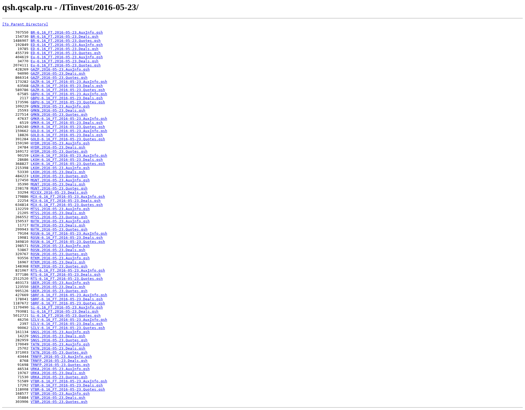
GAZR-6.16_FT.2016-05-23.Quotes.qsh (68, 90)
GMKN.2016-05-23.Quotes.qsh (59, 114)
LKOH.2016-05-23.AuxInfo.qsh (60, 168)
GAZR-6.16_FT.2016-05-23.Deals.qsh (67, 86)
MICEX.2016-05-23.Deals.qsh (59, 192)
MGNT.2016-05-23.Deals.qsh (58, 184)
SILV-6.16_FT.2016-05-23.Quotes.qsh (68, 328)
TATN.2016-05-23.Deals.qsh (58, 348)
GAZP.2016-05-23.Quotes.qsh (59, 77)
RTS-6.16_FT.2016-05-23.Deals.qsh (66, 274)
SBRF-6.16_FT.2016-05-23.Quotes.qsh (68, 303)
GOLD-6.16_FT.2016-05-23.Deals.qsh (67, 135)
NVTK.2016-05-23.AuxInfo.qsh (60, 221)
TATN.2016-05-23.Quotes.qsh (59, 352)
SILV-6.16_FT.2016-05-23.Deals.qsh (67, 324)
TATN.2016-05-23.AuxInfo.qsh (60, 344)
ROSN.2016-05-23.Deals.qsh (58, 250)
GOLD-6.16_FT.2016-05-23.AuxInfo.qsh (69, 131)
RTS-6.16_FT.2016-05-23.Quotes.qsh (67, 279)
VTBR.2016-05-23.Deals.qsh (58, 398)
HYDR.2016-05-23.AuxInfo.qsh (60, 143)
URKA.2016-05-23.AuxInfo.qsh (60, 369)
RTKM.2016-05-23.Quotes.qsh (59, 266)
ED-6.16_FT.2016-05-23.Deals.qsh (64, 49)
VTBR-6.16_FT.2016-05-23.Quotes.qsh (68, 389)
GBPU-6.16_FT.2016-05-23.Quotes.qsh (68, 102)
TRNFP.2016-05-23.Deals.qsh (59, 361)
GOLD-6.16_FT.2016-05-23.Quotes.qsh (68, 139)
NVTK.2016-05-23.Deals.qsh (58, 225)
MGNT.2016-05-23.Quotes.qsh (59, 188)
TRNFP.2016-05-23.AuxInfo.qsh (61, 356)
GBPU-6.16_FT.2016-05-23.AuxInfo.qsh (69, 94)
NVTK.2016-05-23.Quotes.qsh (59, 229)
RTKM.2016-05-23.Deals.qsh (58, 262)
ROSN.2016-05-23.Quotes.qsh (59, 254)
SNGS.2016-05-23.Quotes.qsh (59, 340)
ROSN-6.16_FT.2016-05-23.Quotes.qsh (68, 242)
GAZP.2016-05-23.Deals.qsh (58, 73)
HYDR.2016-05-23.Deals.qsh (58, 147)
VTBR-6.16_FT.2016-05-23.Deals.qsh (67, 385)
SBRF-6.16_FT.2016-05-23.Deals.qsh (67, 299)
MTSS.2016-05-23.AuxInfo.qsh (60, 209)
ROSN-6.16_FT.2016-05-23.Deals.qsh (67, 237)
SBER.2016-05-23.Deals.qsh (58, 287)
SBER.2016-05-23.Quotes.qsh (59, 291)
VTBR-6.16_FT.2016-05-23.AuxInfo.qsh (69, 381)
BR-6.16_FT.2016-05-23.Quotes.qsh (66, 41)
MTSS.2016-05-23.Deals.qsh (58, 213)
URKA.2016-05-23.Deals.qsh (58, 373)
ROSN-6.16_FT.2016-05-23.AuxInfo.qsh (69, 233)
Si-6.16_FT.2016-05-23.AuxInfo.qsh (67, 307)
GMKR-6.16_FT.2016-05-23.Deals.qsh (67, 123)
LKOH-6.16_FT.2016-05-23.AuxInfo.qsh (69, 155)
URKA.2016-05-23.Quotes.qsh (59, 377)
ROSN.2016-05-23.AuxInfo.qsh (60, 246)
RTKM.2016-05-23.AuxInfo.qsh (60, 258)
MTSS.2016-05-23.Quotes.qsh (59, 217)
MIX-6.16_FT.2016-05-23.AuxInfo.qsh (68, 196)
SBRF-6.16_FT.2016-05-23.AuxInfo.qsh (69, 295)
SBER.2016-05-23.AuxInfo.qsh (60, 283)
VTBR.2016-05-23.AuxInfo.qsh (60, 393)
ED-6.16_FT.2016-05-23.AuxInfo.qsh (67, 45)
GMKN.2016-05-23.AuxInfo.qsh (60, 106)
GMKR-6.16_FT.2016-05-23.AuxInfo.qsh (69, 119)
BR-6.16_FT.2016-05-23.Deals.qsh (64, 36)
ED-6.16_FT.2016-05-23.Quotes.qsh (66, 53)
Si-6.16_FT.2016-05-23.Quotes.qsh (66, 315)
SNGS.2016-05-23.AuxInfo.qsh (60, 332)
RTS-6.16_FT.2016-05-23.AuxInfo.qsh (68, 270)
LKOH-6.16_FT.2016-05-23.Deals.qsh (67, 160)
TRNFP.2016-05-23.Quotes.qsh (60, 365)
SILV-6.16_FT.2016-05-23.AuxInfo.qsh (69, 320)
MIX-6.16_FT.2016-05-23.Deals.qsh (66, 201)
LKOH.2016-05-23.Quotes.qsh (59, 176)
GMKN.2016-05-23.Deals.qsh (58, 110)
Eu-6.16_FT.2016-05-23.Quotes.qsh (66, 65)
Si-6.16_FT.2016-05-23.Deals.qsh (64, 311)
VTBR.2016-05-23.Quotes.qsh (59, 402)
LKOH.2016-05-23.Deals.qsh (58, 172)
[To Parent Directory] (25, 24)
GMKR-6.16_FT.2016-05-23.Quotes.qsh (68, 127)
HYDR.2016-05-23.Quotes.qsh (59, 151)
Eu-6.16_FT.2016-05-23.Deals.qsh (64, 61)
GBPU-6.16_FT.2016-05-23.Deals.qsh (67, 98)
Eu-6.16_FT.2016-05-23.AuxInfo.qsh (67, 57)
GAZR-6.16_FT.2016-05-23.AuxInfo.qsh (69, 82)
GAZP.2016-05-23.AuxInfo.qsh (60, 69)
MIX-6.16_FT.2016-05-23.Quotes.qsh (67, 205)
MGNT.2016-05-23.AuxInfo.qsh (60, 180)
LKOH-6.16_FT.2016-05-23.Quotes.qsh (68, 164)
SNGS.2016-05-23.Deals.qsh (58, 336)
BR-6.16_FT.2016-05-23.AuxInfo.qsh (67, 32)
